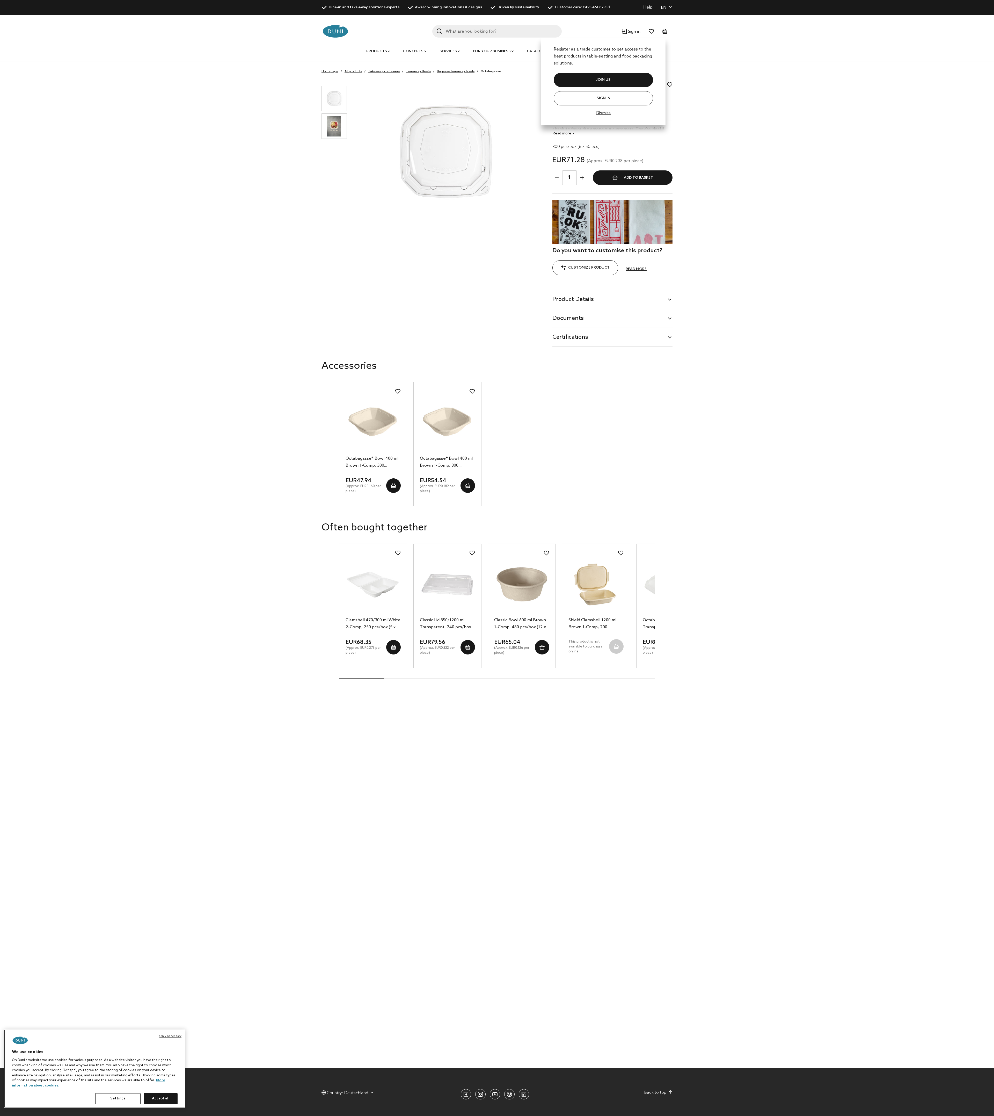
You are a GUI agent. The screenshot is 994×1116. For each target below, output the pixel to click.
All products (353, 71)
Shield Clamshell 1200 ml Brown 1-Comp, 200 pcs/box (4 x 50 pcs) (592, 624)
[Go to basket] (664, 31)
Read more (636, 269)
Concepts (413, 51)
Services (448, 51)
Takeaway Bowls (418, 71)
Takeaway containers (384, 71)
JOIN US (603, 80)
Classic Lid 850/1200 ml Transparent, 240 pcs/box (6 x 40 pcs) (445, 624)
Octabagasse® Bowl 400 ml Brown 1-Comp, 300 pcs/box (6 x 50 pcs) (372, 462)
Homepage (329, 71)
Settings (117, 1098)
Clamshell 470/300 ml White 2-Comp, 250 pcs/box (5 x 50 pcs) (373, 624)
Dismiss (603, 113)
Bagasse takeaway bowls (455, 71)
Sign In (603, 98)
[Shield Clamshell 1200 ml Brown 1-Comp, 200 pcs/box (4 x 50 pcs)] (596, 584)
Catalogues (539, 51)
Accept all (160, 1098)
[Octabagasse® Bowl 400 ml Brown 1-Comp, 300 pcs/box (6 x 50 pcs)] (373, 423)
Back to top (655, 1092)
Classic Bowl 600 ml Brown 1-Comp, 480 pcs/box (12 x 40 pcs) (520, 624)
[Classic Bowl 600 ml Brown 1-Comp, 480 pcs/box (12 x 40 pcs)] (521, 584)
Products (376, 51)
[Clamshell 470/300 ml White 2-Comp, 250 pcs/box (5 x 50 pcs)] (373, 584)
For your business (492, 51)
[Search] (439, 31)
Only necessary (170, 1036)
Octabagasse (491, 71)
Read (562, 133)
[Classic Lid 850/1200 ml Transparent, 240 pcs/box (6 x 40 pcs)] (447, 584)
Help (648, 7)
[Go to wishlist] (651, 31)
